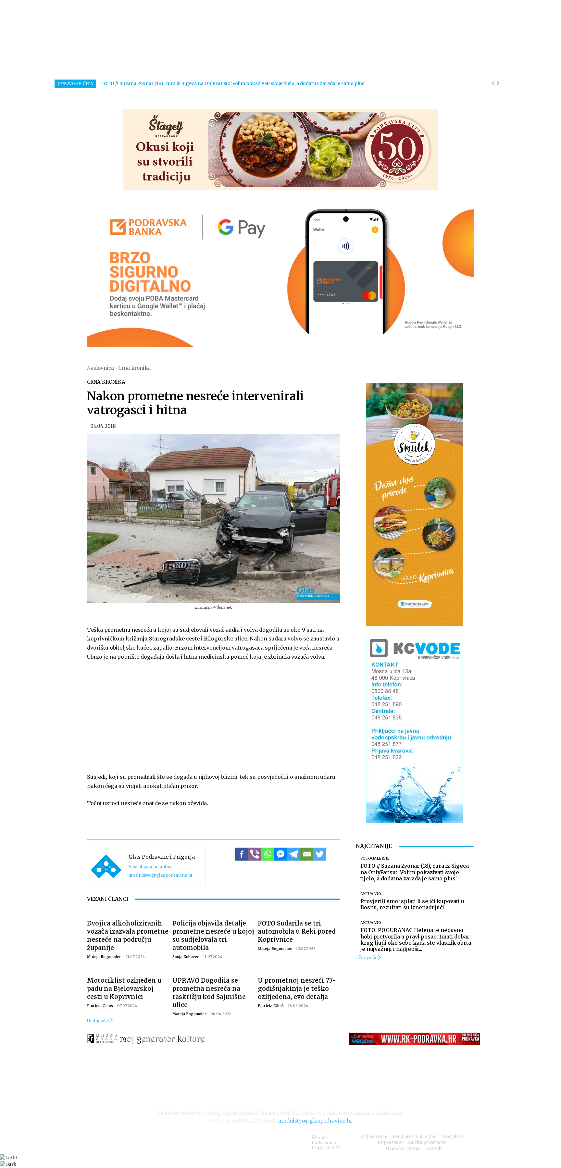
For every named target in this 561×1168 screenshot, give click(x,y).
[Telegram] (293, 854)
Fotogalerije (375, 858)
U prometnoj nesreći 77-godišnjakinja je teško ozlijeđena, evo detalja (297, 988)
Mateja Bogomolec (104, 956)
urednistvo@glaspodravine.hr (161, 875)
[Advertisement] (213, 715)
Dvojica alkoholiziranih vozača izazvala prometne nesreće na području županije (127, 935)
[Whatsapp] (267, 854)
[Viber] (254, 854)
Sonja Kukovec (185, 956)
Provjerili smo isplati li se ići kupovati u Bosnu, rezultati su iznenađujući (412, 904)
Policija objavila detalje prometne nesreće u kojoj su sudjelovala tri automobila (213, 935)
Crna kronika (134, 368)
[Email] (306, 854)
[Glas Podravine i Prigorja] (106, 866)
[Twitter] (319, 854)
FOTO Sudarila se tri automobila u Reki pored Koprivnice (297, 931)
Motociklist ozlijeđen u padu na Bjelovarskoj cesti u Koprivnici (124, 988)
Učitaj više (98, 1021)
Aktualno (370, 894)
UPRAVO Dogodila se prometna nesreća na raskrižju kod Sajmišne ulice (209, 992)
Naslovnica (100, 368)
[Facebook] (241, 854)
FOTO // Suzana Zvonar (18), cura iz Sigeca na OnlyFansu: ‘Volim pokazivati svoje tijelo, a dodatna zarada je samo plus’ (233, 83)
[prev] (493, 83)
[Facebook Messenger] (280, 854)
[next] (498, 83)
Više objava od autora (151, 867)
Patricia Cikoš (100, 1005)
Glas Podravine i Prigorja (162, 856)
